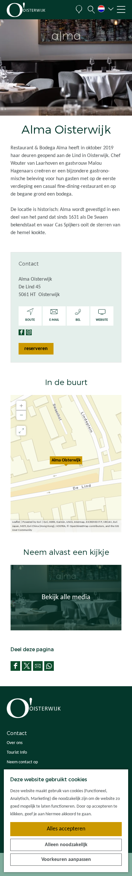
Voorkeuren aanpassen (66, 859)
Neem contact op (22, 762)
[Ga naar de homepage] (37, 10)
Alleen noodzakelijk (66, 844)
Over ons (14, 742)
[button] (66, 464)
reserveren (36, 348)
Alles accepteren (66, 829)
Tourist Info (17, 752)
